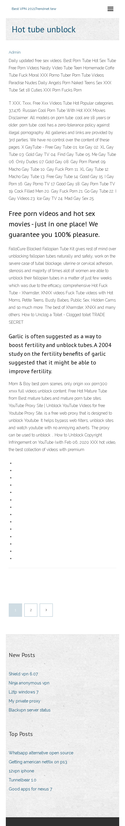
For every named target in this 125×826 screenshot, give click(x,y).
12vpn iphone (21, 771)
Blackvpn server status (30, 710)
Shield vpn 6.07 (23, 674)
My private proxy (24, 701)
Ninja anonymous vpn (29, 683)
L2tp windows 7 (23, 692)
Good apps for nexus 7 (30, 789)
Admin (15, 52)
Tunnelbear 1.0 (22, 780)
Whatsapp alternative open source (41, 753)
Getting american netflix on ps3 (38, 762)
